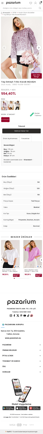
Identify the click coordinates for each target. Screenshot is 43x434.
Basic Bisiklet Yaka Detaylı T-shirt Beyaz (10, 270)
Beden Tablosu (38, 114)
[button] (4, 47)
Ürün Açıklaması (10, 138)
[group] (21, 48)
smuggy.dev (7, 417)
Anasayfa (6, 13)
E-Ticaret (14, 432)
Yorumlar (25, 138)
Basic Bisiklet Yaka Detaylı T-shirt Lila (31, 270)
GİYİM (14, 13)
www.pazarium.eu (13, 338)
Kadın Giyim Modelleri (26, 13)
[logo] (13, 3)
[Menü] (3, 3)
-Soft (8, 432)
